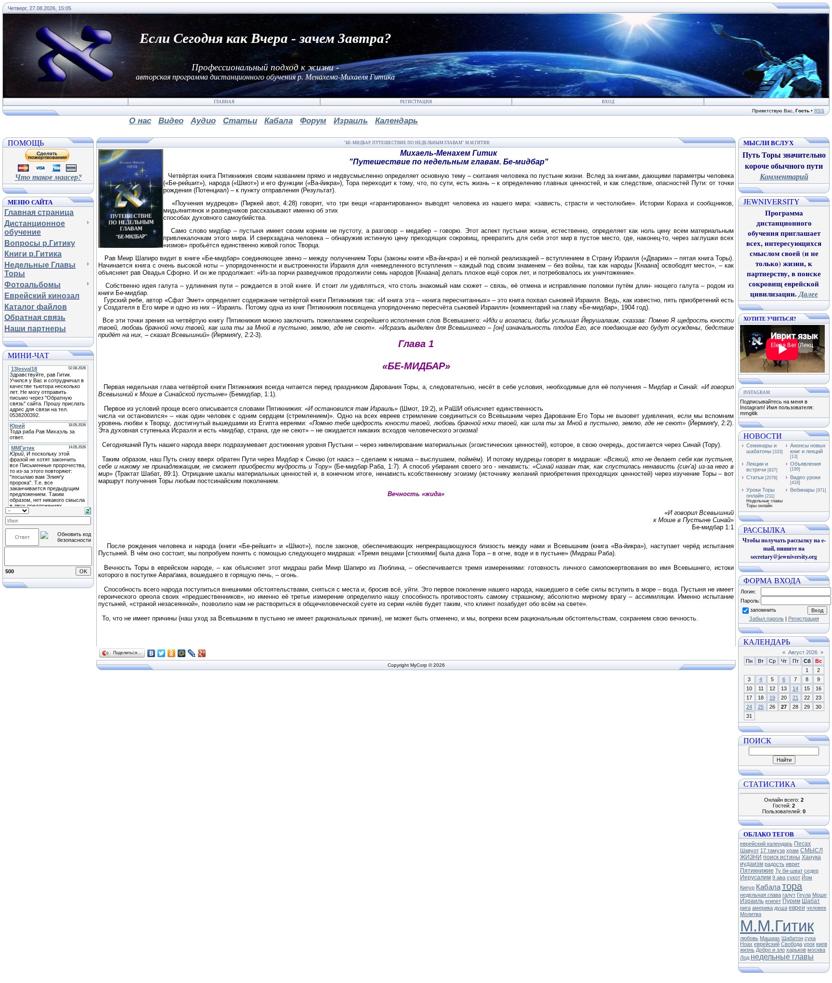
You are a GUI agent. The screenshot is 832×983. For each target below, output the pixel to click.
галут (788, 895)
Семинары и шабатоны (761, 448)
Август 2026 (803, 652)
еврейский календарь (766, 844)
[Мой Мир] (182, 653)
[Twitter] (161, 653)
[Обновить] (88, 510)
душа (780, 908)
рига (745, 908)
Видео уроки (805, 477)
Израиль (752, 901)
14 (795, 688)
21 (795, 697)
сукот (793, 877)
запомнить (763, 610)
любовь (749, 938)
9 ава (778, 877)
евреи (797, 907)
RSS (819, 110)
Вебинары (802, 490)
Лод (744, 957)
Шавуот (749, 850)
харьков (796, 950)
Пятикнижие (757, 870)
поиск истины (781, 857)
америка (762, 908)
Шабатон (792, 938)
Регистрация (416, 101)
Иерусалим (755, 877)
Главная (224, 101)
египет (773, 901)
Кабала (768, 887)
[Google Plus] (202, 653)
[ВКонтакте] (151, 653)
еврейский (767, 944)
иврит (793, 864)
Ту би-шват (789, 871)
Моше (819, 895)
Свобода (791, 944)
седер (811, 871)
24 (749, 707)
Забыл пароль (766, 618)
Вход (608, 101)
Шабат (811, 901)
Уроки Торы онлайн (760, 492)
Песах (802, 843)
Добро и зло (770, 950)
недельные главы (782, 957)
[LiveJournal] (192, 653)
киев (821, 944)
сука (810, 938)
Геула (804, 895)
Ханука (811, 857)
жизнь (747, 950)
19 (772, 697)
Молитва (750, 914)
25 (761, 707)
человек (816, 908)
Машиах (770, 938)
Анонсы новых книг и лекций (808, 448)
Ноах (746, 944)
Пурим (791, 901)
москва (816, 950)
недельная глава (760, 895)
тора (792, 886)
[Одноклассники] (172, 653)
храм (792, 850)
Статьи (755, 477)
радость (774, 864)
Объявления (805, 464)
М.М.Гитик (777, 926)
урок (809, 944)
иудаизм (751, 864)
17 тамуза (772, 850)
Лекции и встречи (757, 466)
